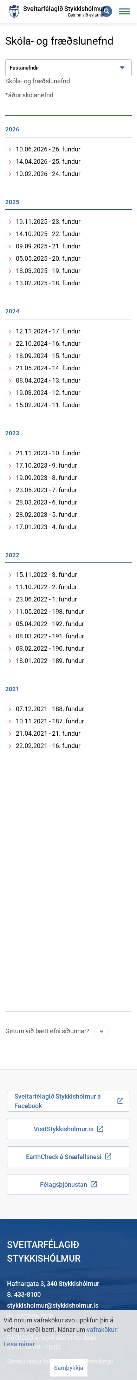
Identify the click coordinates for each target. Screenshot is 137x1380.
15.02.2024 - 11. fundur (48, 405)
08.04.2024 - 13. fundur (48, 380)
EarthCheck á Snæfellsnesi (64, 1156)
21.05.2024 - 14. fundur (48, 368)
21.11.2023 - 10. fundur (48, 453)
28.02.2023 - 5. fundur (46, 514)
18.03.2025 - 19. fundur (48, 270)
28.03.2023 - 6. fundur (46, 502)
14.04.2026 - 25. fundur (48, 161)
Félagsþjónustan (63, 1184)
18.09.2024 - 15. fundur (48, 355)
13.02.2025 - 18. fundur (48, 283)
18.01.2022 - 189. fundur (50, 660)
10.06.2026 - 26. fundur (48, 149)
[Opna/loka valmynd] (124, 11)
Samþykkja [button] (68, 1367)
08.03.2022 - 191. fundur (50, 636)
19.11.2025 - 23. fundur (48, 221)
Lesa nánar (19, 1344)
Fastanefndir (24, 68)
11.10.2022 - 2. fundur (46, 587)
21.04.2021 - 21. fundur (48, 733)
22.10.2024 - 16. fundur (48, 343)
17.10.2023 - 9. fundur (46, 465)
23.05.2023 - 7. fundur (46, 490)
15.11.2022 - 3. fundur (46, 574)
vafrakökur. (102, 1329)
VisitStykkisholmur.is (63, 1129)
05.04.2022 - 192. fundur (50, 623)
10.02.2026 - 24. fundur (48, 173)
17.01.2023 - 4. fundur (46, 526)
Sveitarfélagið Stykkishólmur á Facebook (57, 1101)
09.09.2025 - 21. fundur (48, 246)
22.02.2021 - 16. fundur (48, 745)
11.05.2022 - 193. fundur (50, 611)
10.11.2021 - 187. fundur (50, 721)
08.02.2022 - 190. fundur (50, 648)
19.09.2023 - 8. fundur (46, 477)
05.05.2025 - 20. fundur (48, 258)
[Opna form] (101, 1031)
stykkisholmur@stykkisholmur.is (52, 1305)
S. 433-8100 (24, 1294)
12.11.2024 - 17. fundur (48, 331)
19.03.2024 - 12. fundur (48, 392)
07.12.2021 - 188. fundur (50, 708)
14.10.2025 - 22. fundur (48, 233)
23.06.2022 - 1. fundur (46, 599)
